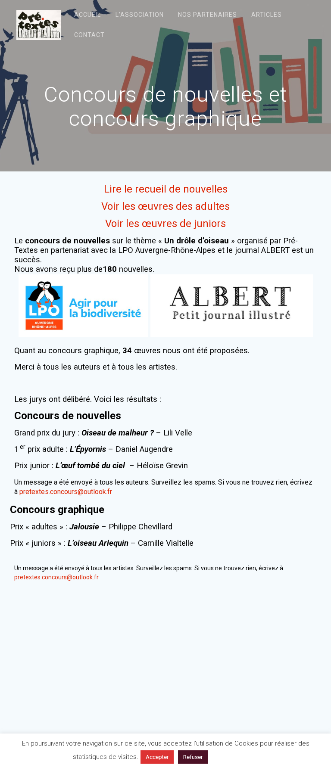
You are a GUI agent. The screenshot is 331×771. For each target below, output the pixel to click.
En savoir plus (235, 757)
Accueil (87, 14)
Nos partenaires (207, 14)
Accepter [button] (157, 757)
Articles (266, 14)
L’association (140, 14)
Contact (89, 34)
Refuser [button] (193, 757)
